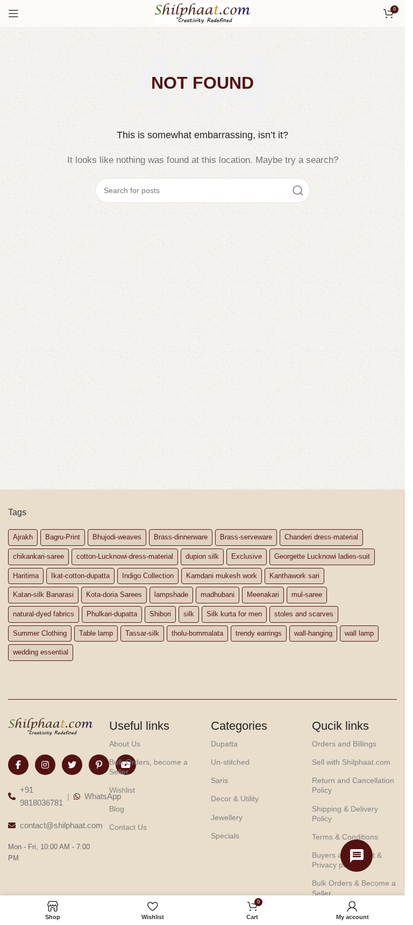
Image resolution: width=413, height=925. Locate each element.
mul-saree (306, 594)
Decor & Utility (235, 798)
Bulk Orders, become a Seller (148, 767)
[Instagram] (45, 765)
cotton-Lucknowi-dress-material (124, 556)
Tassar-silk (142, 633)
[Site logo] (202, 12)
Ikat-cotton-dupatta (80, 576)
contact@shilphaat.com (61, 825)
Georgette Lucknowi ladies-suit (322, 556)
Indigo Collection (148, 576)
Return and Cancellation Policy (353, 785)
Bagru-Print (62, 537)
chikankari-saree (38, 556)
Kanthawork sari (294, 576)
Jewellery (227, 817)
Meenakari (263, 594)
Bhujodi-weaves (116, 537)
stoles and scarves (303, 614)
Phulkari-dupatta (112, 614)
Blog (116, 809)
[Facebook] (18, 765)
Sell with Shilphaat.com (351, 762)
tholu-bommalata (197, 633)
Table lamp (96, 633)
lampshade (171, 594)
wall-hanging (313, 633)
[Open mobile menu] (13, 13)
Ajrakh (23, 537)
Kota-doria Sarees (114, 594)
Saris (219, 780)
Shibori (160, 614)
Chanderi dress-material (321, 537)
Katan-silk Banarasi (43, 594)
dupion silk (202, 556)
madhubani (217, 594)
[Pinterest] (99, 765)
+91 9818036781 (41, 796)
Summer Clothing (40, 633)
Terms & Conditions (345, 836)
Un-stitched (230, 762)
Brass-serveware (246, 537)
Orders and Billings (344, 743)
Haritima (26, 576)
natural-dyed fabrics (43, 614)
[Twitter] (72, 765)
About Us (124, 743)
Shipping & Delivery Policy (345, 814)
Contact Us (128, 827)
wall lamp (359, 633)
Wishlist (122, 790)
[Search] (298, 190)
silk (188, 614)
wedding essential (40, 652)
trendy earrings (259, 633)
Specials (225, 835)
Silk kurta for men (234, 614)
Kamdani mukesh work (221, 576)
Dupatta (224, 743)
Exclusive (246, 556)
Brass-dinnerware (181, 537)
